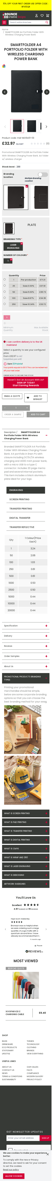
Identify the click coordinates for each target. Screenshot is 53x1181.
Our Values (32, 1067)
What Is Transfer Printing (18, 830)
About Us (6, 1067)
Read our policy (11, 1169)
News (5, 1073)
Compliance (33, 1073)
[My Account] (36, 15)
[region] (25, 929)
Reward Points (28, 1095)
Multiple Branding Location (33, 179)
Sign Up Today (26, 382)
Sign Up (45, 1138)
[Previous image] (4, 92)
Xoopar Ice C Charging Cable (15, 1013)
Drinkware (7, 1044)
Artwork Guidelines (14, 883)
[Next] (46, 126)
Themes (30, 1041)
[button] (40, 143)
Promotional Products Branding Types (22, 678)
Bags (4, 1041)
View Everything (35, 1053)
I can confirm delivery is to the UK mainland (24, 343)
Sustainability (9, 1079)
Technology (33, 1044)
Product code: (9, 137)
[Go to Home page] (14, 15)
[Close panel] (48, 1154)
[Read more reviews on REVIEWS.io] (34, 951)
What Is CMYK (11, 848)
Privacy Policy (34, 1079)
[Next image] (46, 92)
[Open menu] (4, 22)
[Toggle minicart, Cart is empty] (47, 15)
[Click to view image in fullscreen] (25, 92)
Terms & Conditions (12, 1076)
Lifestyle (6, 1053)
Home (5, 29)
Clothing (31, 1047)
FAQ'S (29, 1070)
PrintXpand (25, 1103)
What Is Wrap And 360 (16, 857)
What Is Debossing (14, 875)
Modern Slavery (35, 1076)
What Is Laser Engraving (17, 866)
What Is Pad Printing (15, 822)
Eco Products (9, 1047)
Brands (30, 1050)
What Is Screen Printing (17, 813)
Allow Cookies (13, 1176)
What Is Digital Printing (17, 839)
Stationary (8, 1050)
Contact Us (8, 1070)
